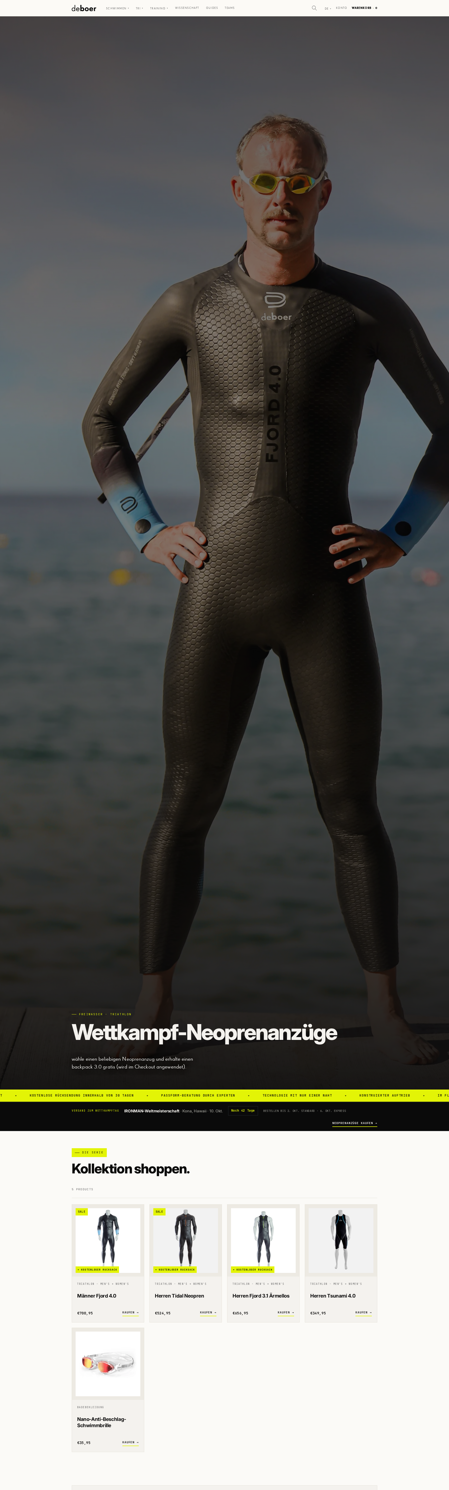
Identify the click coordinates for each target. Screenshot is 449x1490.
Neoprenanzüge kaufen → (354, 1123)
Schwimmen (117, 8)
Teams (230, 7)
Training (159, 8)
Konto (341, 7)
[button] (314, 8)
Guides (212, 7)
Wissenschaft (187, 7)
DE (328, 8)
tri (139, 8)
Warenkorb (364, 7)
